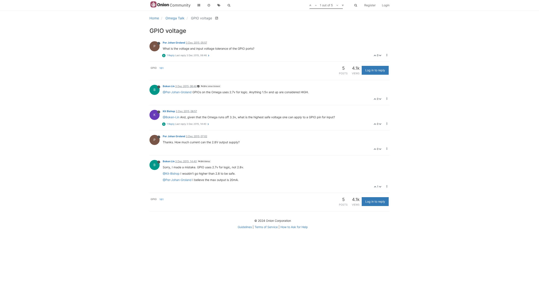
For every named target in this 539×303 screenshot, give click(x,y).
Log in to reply (375, 70)
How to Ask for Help (294, 227)
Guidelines (245, 227)
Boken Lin (169, 86)
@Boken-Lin (171, 117)
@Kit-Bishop (171, 173)
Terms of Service (266, 227)
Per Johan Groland (174, 42)
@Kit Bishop (205, 161)
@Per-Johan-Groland (177, 92)
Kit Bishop (169, 111)
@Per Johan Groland (211, 86)
